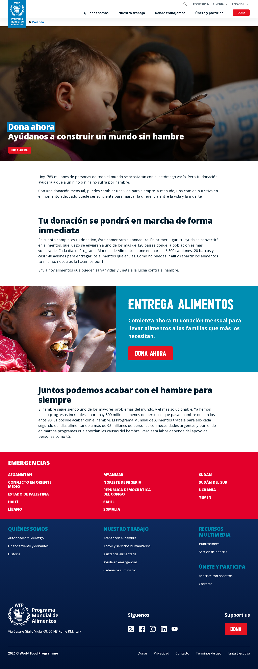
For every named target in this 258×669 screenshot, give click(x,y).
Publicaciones (209, 544)
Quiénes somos (96, 13)
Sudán (205, 474)
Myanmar (113, 474)
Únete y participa (209, 13)
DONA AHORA (19, 150)
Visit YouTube (175, 629)
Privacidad (161, 653)
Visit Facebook (142, 629)
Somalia (111, 509)
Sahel (108, 501)
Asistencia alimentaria (119, 554)
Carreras (205, 584)
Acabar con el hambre (119, 538)
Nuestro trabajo (132, 13)
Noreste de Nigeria (122, 482)
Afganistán (20, 474)
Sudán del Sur (213, 482)
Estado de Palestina (28, 494)
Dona (241, 12)
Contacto (182, 653)
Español (238, 4)
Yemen (205, 497)
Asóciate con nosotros (216, 576)
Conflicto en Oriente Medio (29, 484)
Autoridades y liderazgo (26, 538)
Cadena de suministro (119, 570)
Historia (14, 554)
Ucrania (207, 489)
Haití (13, 501)
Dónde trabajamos (170, 13)
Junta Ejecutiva (239, 653)
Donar (142, 653)
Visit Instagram (153, 629)
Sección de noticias (213, 552)
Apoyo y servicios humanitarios (127, 546)
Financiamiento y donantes (28, 546)
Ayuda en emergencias (120, 562)
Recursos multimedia (208, 4)
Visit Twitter (131, 629)
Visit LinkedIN (164, 629)
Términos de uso (208, 653)
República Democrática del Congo (127, 492)
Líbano (15, 509)
